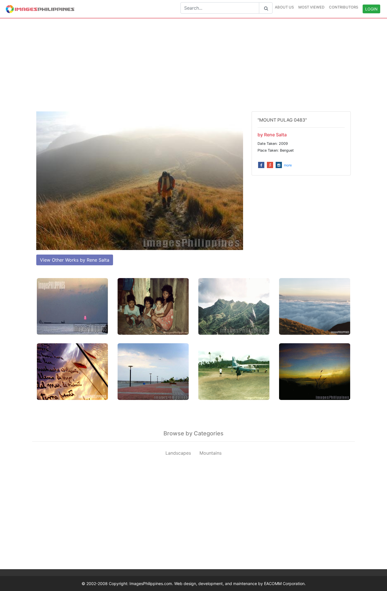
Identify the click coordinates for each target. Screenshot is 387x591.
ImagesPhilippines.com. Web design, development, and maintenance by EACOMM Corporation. (217, 583)
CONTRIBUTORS (343, 7)
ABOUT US (284, 7)
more (288, 165)
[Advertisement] (193, 65)
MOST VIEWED (311, 7)
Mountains (210, 453)
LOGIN (371, 9)
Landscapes (178, 453)
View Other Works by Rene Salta (74, 260)
